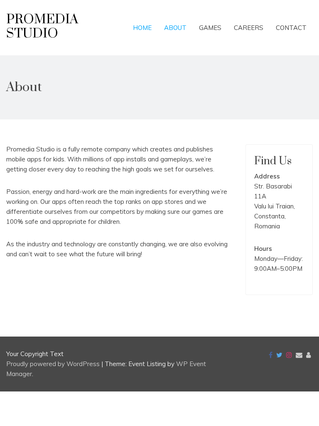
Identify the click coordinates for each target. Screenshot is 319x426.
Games (210, 28)
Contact (291, 28)
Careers (248, 28)
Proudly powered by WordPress (53, 364)
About (175, 28)
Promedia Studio (42, 26)
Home (142, 28)
